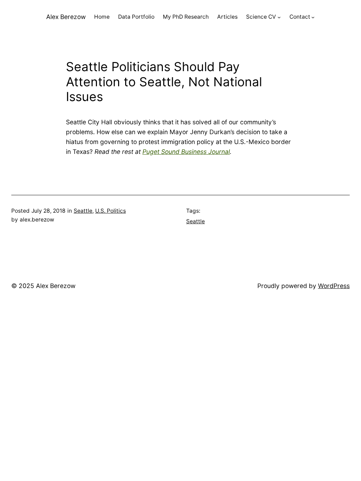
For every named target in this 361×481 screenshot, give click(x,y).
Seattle (83, 210)
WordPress (334, 285)
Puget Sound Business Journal (186, 151)
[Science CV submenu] (279, 17)
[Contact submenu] (312, 17)
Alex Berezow (66, 16)
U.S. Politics (110, 210)
